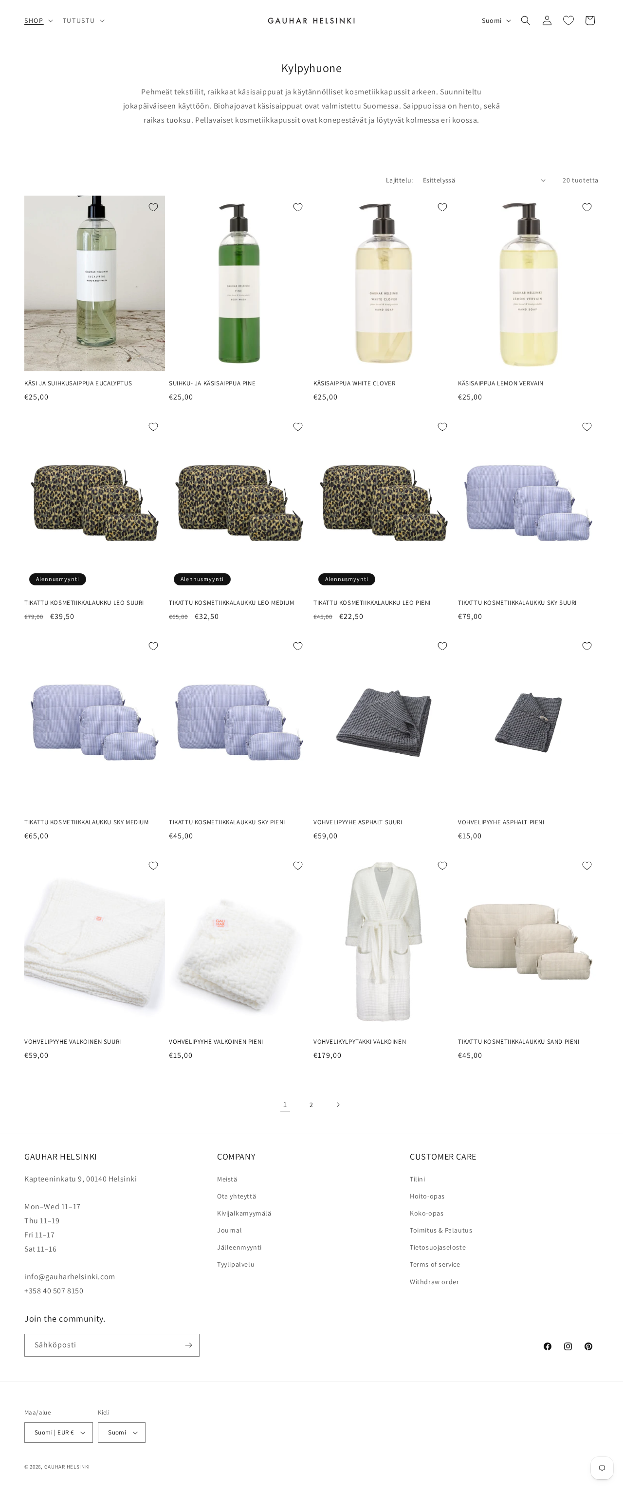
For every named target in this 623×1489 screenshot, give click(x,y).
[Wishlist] (568, 20)
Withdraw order (434, 1281)
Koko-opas (426, 1213)
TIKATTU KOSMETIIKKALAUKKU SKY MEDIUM (86, 822)
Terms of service (435, 1264)
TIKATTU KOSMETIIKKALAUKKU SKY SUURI (517, 603)
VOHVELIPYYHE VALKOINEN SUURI (72, 1042)
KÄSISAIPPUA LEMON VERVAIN (501, 383)
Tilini (417, 1179)
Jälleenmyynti (239, 1247)
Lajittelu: (399, 180)
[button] (37, 20)
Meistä (227, 1179)
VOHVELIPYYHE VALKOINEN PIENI (216, 1042)
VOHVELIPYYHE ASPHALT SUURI (358, 822)
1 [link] (285, 1104)
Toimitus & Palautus (441, 1230)
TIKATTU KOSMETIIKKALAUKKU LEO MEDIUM (231, 603)
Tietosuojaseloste (438, 1247)
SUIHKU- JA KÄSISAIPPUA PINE (212, 383)
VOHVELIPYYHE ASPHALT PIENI (501, 822)
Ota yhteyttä (236, 1196)
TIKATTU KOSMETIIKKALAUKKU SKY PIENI (227, 822)
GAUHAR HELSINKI (67, 1466)
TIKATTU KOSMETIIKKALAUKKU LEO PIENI (372, 603)
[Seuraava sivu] (337, 1104)
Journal (229, 1230)
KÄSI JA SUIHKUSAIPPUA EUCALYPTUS (78, 383)
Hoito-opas (427, 1196)
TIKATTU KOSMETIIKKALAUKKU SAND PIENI (519, 1042)
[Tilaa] (188, 1345)
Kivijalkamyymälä (244, 1213)
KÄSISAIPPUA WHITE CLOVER (354, 383)
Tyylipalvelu (236, 1264)
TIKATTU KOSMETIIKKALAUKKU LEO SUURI (84, 603)
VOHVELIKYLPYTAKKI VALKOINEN (359, 1042)
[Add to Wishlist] (153, 207)
